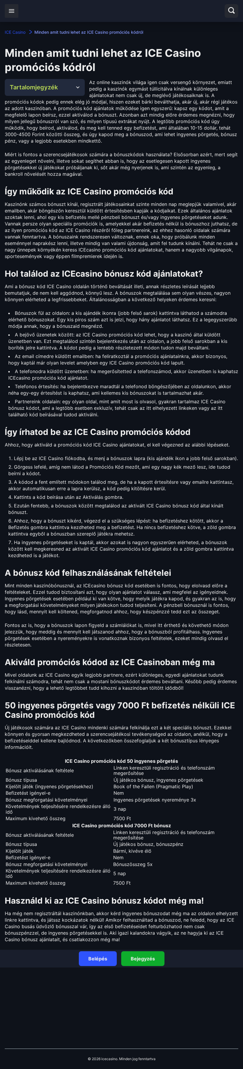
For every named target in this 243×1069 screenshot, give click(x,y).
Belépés (97, 959)
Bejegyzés (143, 959)
